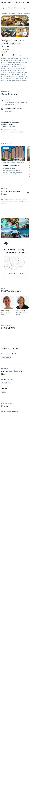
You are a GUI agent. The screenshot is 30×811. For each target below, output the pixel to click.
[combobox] (15, 8)
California (20, 13)
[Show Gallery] (25, 33)
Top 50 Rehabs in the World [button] (15, 274)
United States (12, 13)
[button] (28, 3)
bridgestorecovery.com (8, 129)
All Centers (4, 13)
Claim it (22, 132)
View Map (12, 104)
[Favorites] (24, 2)
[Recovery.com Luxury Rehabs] (12, 2)
